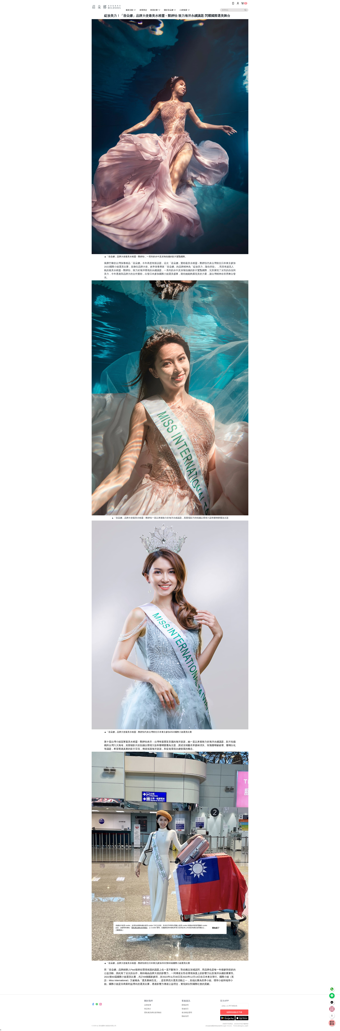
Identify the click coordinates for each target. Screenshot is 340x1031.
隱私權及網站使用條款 (153, 1012)
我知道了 (216, 928)
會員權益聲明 (187, 1012)
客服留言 (185, 1009)
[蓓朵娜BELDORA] (106, 7)
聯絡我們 (185, 1016)
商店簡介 (147, 1009)
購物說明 (185, 1005)
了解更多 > (119, 930)
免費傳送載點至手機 (234, 1012)
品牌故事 (147, 1005)
